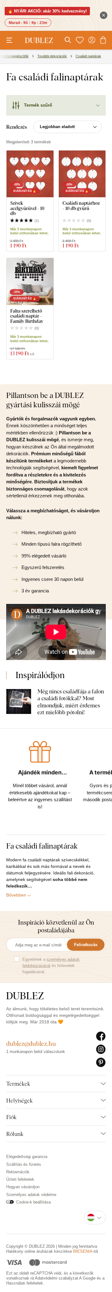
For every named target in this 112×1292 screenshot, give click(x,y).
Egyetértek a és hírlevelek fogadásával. (51, 965)
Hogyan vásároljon (23, 1186)
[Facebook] (101, 1036)
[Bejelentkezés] (91, 40)
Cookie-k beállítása (33, 1202)
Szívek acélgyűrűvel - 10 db (27, 208)
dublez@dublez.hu (31, 1043)
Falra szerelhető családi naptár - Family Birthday (26, 316)
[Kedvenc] (79, 40)
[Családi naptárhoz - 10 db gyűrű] (82, 174)
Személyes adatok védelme (31, 1194)
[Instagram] (101, 1050)
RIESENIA (82, 1251)
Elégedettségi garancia (26, 1156)
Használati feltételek (24, 1283)
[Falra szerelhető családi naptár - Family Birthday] (30, 281)
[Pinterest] (101, 1063)
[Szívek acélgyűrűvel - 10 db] (30, 174)
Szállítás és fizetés (23, 1164)
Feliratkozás (85, 944)
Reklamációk (18, 1172)
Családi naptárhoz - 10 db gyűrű (81, 205)
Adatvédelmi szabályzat (56, 1278)
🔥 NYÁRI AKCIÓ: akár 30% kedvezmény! (47, 11)
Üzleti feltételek (20, 1179)
